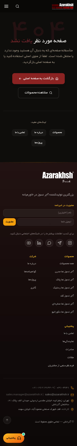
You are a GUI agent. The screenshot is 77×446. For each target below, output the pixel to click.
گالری (33, 288)
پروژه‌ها (38, 143)
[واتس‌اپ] (49, 243)
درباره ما (38, 132)
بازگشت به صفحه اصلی (38, 78)
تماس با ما (20, 132)
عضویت (9, 222)
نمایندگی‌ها (68, 341)
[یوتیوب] (29, 243)
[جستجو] (17, 6)
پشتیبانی (11, 438)
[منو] (6, 6)
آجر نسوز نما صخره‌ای (63, 304)
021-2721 (50, 387)
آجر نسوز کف (67, 296)
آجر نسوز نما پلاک (65, 280)
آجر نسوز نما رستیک (63, 288)
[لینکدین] (39, 243)
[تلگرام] (60, 243)
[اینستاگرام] (70, 243)
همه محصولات (67, 263)
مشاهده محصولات (36, 93)
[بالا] (7, 420)
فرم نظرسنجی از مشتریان (61, 365)
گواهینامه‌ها (30, 271)
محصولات (57, 132)
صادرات (70, 349)
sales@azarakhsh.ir (37, 395)
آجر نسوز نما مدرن (64, 271)
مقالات (70, 357)
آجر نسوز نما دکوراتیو (63, 312)
